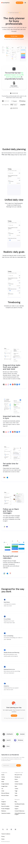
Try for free (14, 36)
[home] (5, 3)
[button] (25, 2)
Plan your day (6, 155)
